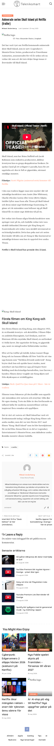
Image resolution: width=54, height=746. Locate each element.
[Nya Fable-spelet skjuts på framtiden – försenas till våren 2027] (40, 642)
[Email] (48, 455)
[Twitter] (36, 455)
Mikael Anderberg (9, 28)
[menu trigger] (4, 4)
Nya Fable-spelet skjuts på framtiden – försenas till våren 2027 (39, 662)
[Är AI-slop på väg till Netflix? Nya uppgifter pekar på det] (40, 687)
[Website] (44, 507)
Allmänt (7, 650)
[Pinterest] (42, 455)
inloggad (21, 538)
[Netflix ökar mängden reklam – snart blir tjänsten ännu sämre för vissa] (14, 687)
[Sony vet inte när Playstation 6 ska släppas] (8, 585)
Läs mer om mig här (29, 502)
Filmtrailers (7, 15)
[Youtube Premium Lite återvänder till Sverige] (8, 597)
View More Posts (27, 478)
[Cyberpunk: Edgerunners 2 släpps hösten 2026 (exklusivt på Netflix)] (14, 642)
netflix (14, 447)
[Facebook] (30, 455)
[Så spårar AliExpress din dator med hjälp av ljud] (8, 559)
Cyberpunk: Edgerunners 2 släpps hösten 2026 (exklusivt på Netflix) (13, 662)
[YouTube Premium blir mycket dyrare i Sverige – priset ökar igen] (8, 572)
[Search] (50, 4)
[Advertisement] (27, 95)
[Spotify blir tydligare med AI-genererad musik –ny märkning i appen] (8, 610)
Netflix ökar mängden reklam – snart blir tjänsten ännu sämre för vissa (13, 707)
